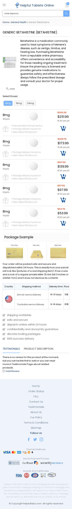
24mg (30, 103)
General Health (19, 22)
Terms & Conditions (36, 422)
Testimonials (11, 348)
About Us (36, 412)
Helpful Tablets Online (37, 5)
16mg (19, 103)
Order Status (36, 391)
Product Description (38, 348)
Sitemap (36, 428)
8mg (8, 103)
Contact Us (36, 401)
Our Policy (36, 417)
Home (6, 22)
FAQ (36, 396)
